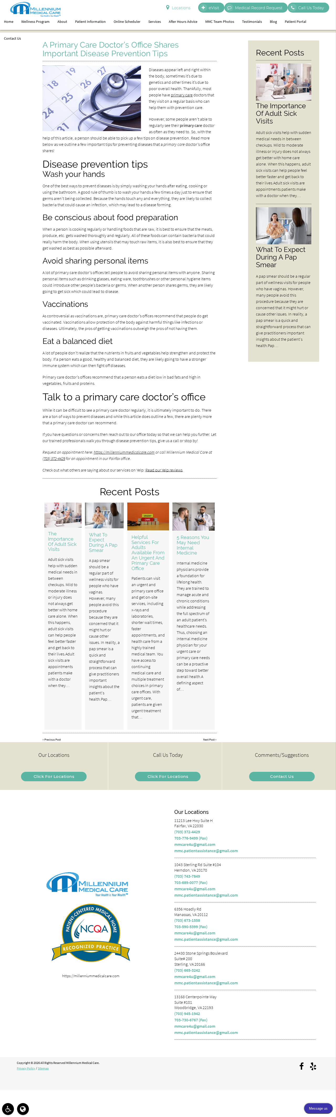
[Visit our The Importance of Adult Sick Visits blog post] (63, 515)
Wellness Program (35, 21)
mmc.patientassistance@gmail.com (206, 850)
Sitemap (43, 1068)
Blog (273, 21)
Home (8, 21)
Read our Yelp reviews (163, 470)
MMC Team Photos (219, 21)
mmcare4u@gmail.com (194, 844)
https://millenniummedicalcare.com (124, 452)
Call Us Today (311, 7)
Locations (181, 7)
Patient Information (90, 21)
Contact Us (12, 38)
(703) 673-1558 (187, 920)
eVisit (214, 7)
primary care (182, 94)
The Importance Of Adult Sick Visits (62, 541)
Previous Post (52, 739)
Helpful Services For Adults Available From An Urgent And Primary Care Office (148, 552)
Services (154, 21)
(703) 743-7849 (187, 876)
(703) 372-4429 (54, 458)
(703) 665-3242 (187, 970)
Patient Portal (295, 21)
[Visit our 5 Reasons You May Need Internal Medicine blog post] (193, 517)
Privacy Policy (26, 1068)
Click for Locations (54, 776)
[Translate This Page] (23, 1109)
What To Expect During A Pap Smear (103, 542)
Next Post (209, 739)
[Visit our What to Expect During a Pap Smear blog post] (104, 515)
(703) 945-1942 (187, 1013)
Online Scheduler (127, 21)
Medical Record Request (258, 7)
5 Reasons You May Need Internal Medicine (193, 545)
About (62, 21)
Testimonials (252, 21)
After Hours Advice (183, 21)
